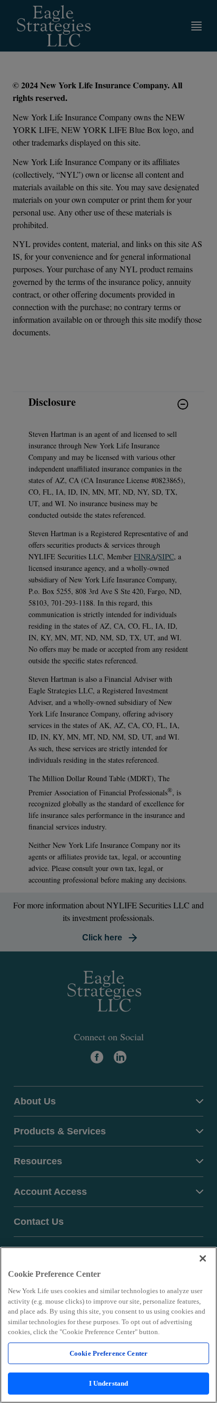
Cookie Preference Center (108, 1353)
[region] (108, 1325)
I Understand (109, 1383)
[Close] (202, 1258)
